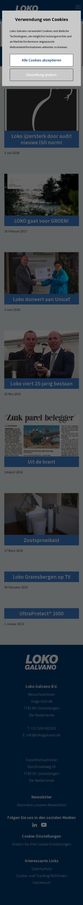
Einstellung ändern (41, 74)
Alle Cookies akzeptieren (41, 60)
